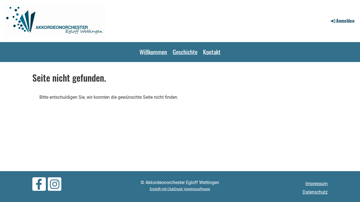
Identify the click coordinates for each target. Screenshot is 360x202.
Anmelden (345, 20)
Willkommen (153, 51)
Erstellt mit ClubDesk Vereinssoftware (180, 189)
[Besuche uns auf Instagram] (54, 186)
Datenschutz (315, 192)
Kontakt (211, 51)
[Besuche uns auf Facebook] (39, 186)
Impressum (316, 183)
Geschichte (185, 51)
